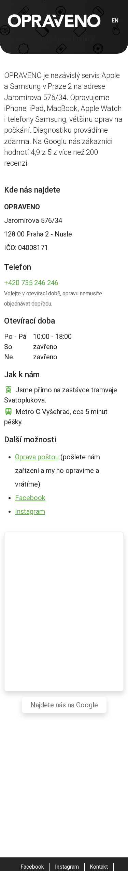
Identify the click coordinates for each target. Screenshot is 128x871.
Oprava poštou (37, 457)
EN (115, 20)
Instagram (30, 511)
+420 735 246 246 (31, 283)
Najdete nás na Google (64, 705)
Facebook (30, 498)
